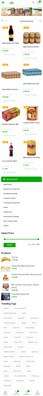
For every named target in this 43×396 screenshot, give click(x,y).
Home (5, 394)
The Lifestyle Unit (20, 376)
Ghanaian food (32, 342)
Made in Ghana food (26, 356)
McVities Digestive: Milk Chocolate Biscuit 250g (18, 124)
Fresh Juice (33, 332)
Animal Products (20, 308)
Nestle (6, 361)
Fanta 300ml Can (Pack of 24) (12, 89)
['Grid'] (2, 21)
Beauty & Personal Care (12, 189)
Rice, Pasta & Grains (10, 221)
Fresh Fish (7, 332)
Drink (5, 328)
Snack (29, 371)
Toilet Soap (35, 376)
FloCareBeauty (30, 328)
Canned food (34, 318)
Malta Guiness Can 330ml (31, 157)
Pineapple (7, 366)
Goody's (20, 347)
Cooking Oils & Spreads (12, 203)
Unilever (32, 381)
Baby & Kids (8, 184)
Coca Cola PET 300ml (9, 161)
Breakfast (21, 318)
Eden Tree (16, 328)
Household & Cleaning (11, 216)
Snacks (6, 226)
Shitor (6, 371)
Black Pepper (8, 318)
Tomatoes (7, 381)
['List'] (6, 21)
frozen (6, 337)
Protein (18, 366)
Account (37, 394)
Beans (24, 313)
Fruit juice (30, 337)
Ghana (6, 342)
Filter (9, 245)
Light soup (34, 352)
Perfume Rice (30, 361)
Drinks (6, 207)
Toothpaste (20, 381)
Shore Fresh (17, 371)
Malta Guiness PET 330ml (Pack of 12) (15, 43)
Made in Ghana (9, 356)
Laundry (23, 352)
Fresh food (20, 332)
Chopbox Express (9, 323)
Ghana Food (8, 212)
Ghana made (8, 347)
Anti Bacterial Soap (10, 313)
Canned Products (10, 198)
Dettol (34, 323)
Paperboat (17, 361)
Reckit (28, 366)
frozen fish (17, 337)
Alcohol (6, 308)
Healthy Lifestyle (9, 352)
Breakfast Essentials (10, 193)
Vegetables (7, 385)
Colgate (23, 323)
